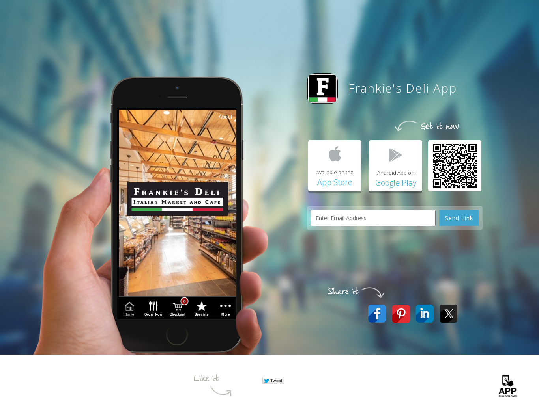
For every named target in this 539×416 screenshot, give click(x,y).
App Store (334, 182)
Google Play (395, 182)
